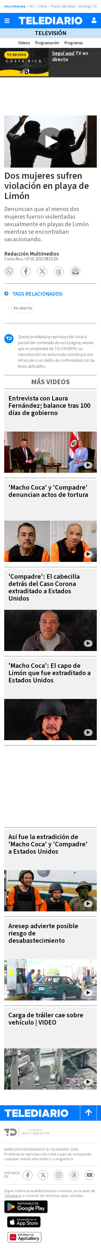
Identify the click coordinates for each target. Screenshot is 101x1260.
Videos (24, 43)
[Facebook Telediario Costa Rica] (28, 1175)
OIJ (31, 6)
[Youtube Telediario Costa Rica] (89, 1175)
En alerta (23, 308)
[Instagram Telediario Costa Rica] (58, 1175)
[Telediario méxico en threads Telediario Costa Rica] (74, 1175)
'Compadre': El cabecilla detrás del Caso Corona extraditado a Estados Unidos (44, 587)
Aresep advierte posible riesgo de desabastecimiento (43, 933)
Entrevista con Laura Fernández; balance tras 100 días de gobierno (49, 405)
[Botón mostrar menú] (7, 21)
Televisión (50, 33)
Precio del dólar (63, 6)
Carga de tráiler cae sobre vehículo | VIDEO (45, 1018)
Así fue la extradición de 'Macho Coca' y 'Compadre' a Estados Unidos (48, 844)
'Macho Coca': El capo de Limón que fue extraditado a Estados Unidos (49, 673)
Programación (47, 43)
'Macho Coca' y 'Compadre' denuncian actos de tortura (48, 491)
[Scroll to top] (88, 1113)
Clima (42, 6)
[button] (9, 271)
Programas (73, 43)
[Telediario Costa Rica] (50, 20)
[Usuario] (94, 20)
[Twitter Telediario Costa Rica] (43, 1175)
